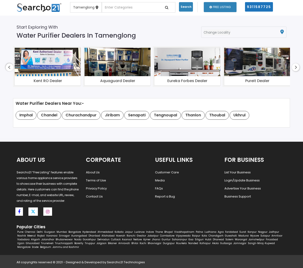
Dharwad (218, 239)
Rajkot (41, 235)
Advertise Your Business (242, 188)
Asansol (127, 239)
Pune (20, 232)
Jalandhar (47, 239)
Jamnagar (239, 243)
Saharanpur (179, 239)
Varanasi (52, 235)
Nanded (193, 243)
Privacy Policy (96, 188)
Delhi (40, 232)
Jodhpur (274, 232)
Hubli (208, 239)
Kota (204, 235)
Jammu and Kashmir (66, 247)
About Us (93, 172)
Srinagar (64, 235)
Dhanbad (94, 235)
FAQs (159, 188)
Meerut (31, 235)
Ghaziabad (33, 243)
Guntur (166, 239)
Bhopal (168, 232)
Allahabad (108, 235)
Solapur (265, 235)
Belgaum (45, 247)
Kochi (143, 243)
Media (160, 180)
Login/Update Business (242, 180)
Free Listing (221, 7)
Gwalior (141, 235)
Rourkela (181, 243)
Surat (242, 232)
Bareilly (78, 243)
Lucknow (139, 232)
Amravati (124, 243)
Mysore (254, 235)
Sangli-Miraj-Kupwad (261, 243)
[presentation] (9, 67)
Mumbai (62, 232)
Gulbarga (226, 243)
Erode (35, 247)
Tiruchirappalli (64, 243)
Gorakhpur (89, 239)
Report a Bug (165, 196)
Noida (77, 239)
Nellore (137, 239)
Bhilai (134, 243)
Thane (159, 232)
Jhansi (156, 239)
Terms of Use (96, 180)
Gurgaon (49, 232)
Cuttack (115, 239)
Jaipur (129, 232)
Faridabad (231, 232)
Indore (150, 232)
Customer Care (167, 172)
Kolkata (119, 232)
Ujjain (20, 243)
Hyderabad (89, 232)
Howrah (120, 235)
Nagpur (262, 232)
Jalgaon (102, 243)
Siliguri (199, 239)
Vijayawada (183, 235)
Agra (221, 232)
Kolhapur (205, 243)
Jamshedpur (256, 239)
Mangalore (24, 247)
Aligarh (35, 239)
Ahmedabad (105, 232)
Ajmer (147, 239)
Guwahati (231, 235)
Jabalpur (153, 235)
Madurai (243, 235)
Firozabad (272, 239)
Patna (199, 232)
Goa (190, 239)
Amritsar (277, 235)
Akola (215, 243)
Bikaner (112, 243)
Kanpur (252, 232)
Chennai (30, 232)
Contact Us (94, 196)
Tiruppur (90, 243)
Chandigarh (216, 235)
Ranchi (131, 235)
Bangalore (74, 232)
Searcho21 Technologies (126, 262)
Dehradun (103, 239)
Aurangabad (79, 235)
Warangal (241, 239)
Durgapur (169, 243)
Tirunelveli (47, 243)
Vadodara (23, 239)
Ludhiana (210, 232)
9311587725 (259, 6)
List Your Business (237, 172)
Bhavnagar (154, 243)
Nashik (21, 235)
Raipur (196, 235)
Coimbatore (167, 235)
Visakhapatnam (184, 232)
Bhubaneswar (64, 239)
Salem (229, 239)
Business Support (237, 196)
